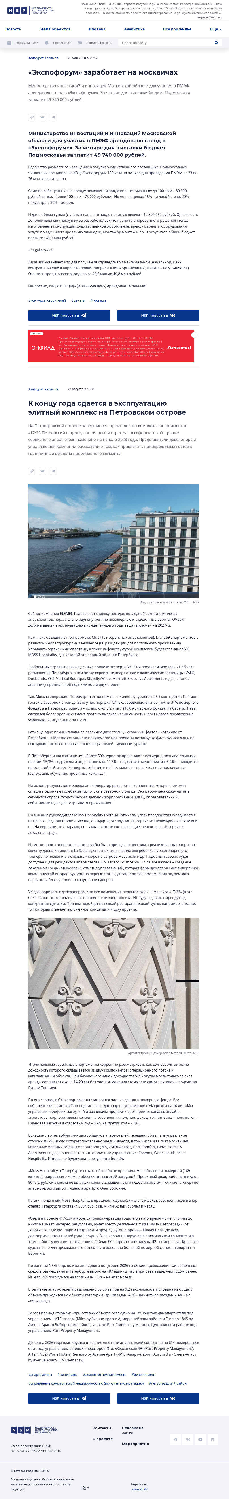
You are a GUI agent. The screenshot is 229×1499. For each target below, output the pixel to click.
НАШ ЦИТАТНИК (92, 4)
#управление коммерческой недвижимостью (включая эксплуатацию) (86, 1383)
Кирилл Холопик (209, 17)
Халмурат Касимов (43, 58)
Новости (13, 29)
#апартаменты (40, 1374)
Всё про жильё (177, 29)
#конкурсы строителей (47, 300)
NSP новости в (65, 315)
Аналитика (134, 29)
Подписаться (62, 43)
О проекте (103, 1439)
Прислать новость (99, 43)
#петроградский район (168, 1383)
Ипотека (97, 29)
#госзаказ (98, 300)
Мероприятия (135, 1444)
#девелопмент (144, 1374)
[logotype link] (30, 10)
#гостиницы (67, 1374)
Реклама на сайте (132, 1430)
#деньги (78, 300)
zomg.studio (140, 1489)
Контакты (102, 1428)
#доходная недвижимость (104, 1374)
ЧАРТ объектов (55, 29)
